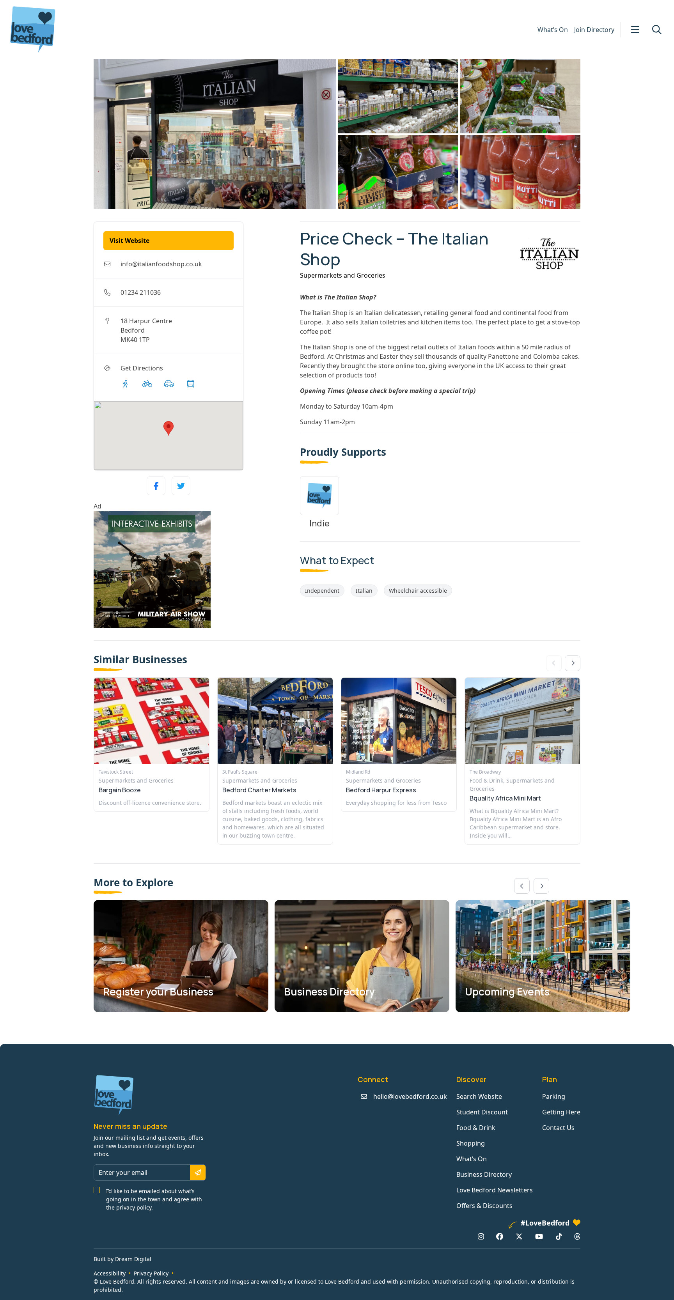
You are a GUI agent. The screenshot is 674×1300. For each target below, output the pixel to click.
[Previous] (522, 886)
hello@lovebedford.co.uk (410, 1096)
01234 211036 (141, 292)
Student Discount (482, 1112)
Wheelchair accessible (418, 590)
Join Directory (594, 29)
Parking (553, 1096)
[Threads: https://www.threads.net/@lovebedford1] (577, 1236)
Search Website (479, 1096)
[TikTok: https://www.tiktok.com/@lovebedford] (559, 1236)
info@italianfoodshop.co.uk (161, 264)
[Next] (572, 663)
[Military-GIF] (194, 569)
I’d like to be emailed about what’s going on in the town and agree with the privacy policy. (154, 1199)
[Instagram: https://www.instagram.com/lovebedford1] (481, 1236)
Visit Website (129, 240)
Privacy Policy (151, 1273)
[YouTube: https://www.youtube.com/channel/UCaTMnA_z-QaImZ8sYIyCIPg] (539, 1236)
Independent (322, 590)
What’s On (552, 29)
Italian (364, 590)
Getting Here (561, 1112)
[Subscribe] (198, 1172)
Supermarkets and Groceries (342, 275)
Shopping (470, 1143)
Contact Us (558, 1127)
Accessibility (110, 1273)
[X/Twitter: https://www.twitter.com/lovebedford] (519, 1236)
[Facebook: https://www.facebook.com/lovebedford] (499, 1236)
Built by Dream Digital (122, 1259)
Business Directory (484, 1174)
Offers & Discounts (484, 1205)
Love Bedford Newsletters (494, 1190)
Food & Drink (475, 1127)
